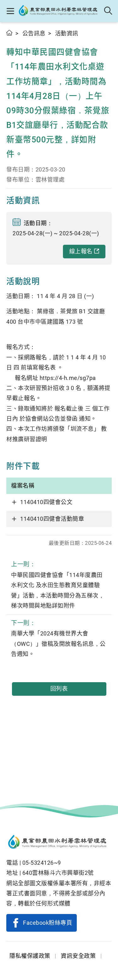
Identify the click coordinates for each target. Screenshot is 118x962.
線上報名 (81, 251)
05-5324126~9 (41, 862)
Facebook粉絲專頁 (47, 922)
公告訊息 (34, 33)
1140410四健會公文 (46, 502)
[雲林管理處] (59, 11)
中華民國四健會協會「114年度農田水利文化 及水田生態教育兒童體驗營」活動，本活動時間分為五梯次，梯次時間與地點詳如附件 (57, 585)
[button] (10, 11)
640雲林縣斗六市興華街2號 (58, 872)
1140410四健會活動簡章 (52, 518)
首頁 (9, 33)
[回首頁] (59, 842)
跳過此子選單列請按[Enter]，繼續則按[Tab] (12, 40)
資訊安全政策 (78, 956)
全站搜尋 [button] (108, 11)
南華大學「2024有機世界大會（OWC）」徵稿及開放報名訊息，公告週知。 (58, 638)
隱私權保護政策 (29, 956)
